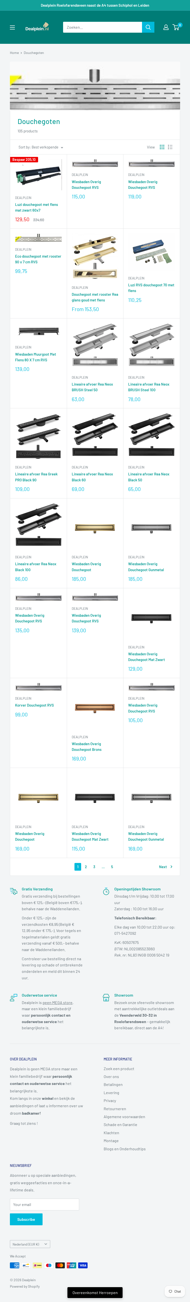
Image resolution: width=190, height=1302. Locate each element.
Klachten (111, 1132)
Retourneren (115, 1108)
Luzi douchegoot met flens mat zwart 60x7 (36, 207)
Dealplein (23, 198)
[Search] (148, 27)
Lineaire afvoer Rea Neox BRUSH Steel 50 (92, 387)
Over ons (111, 1076)
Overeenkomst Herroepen (95, 1292)
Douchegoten (34, 52)
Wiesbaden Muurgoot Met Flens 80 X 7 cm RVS (35, 357)
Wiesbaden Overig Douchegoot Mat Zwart (146, 657)
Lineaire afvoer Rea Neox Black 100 (35, 567)
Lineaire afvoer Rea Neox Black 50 (148, 477)
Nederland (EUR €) (26, 1244)
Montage (111, 1140)
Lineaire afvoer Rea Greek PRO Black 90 (36, 477)
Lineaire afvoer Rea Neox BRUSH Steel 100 (148, 387)
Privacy (110, 1100)
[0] (176, 27)
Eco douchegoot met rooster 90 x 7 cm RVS (38, 259)
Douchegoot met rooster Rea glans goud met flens (95, 297)
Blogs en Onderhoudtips (125, 1148)
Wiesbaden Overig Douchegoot (86, 567)
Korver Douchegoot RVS (34, 705)
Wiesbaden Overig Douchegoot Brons (86, 746)
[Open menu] (12, 27)
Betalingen (113, 1084)
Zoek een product (119, 1068)
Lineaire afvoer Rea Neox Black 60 (92, 477)
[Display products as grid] (162, 147)
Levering (111, 1092)
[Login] (166, 27)
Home (14, 52)
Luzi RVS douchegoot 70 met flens (151, 288)
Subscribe (26, 1219)
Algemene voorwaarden (124, 1116)
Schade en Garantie (120, 1124)
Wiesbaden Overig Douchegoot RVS (86, 184)
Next (163, 866)
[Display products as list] (170, 147)
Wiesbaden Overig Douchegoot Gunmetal (146, 567)
